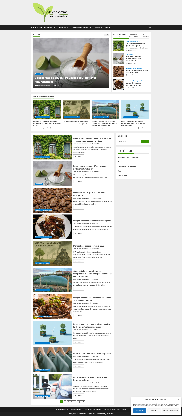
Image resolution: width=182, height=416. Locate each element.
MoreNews (100, 414)
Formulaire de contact (62, 409)
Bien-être (97, 27)
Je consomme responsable (42, 85)
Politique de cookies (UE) (111, 409)
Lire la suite (79, 156)
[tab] (121, 36)
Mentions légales (76, 409)
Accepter (139, 410)
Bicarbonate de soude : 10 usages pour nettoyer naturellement (118, 58)
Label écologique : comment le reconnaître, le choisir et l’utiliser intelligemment (133, 123)
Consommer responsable (80, 27)
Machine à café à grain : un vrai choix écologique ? (118, 71)
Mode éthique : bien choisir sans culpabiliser (52, 359)
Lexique (123, 409)
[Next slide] (107, 35)
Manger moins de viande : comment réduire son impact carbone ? (52, 306)
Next (82, 402)
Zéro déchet (62, 27)
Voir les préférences (170, 410)
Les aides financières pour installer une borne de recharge (52, 386)
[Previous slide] (105, 35)
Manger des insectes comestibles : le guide (118, 84)
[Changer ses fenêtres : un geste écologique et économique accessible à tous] (47, 109)
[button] (178, 399)
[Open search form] (150, 27)
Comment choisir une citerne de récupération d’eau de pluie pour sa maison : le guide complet (104, 123)
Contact (108, 27)
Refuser (154, 410)
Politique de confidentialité (92, 409)
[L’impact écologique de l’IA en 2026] (76, 109)
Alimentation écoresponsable (42, 27)
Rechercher (122, 136)
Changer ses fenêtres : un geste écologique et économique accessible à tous (118, 46)
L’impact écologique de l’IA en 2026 (75, 121)
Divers (120, 171)
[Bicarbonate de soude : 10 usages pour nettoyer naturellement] (71, 63)
